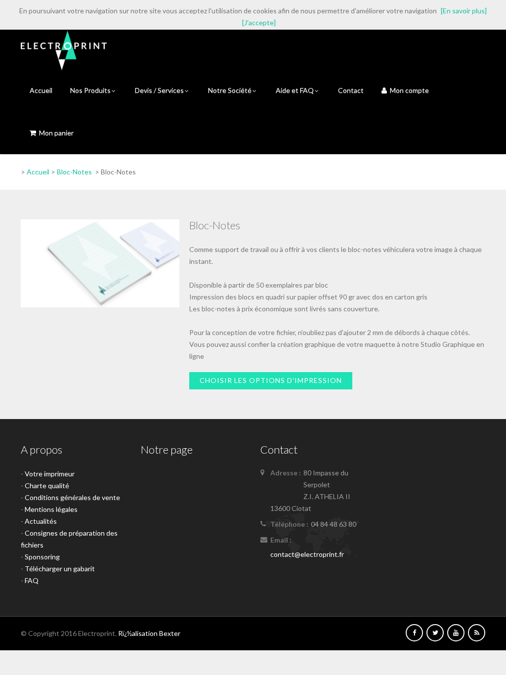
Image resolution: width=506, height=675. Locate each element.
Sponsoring (42, 556)
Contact (351, 90)
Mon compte (408, 90)
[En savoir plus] (464, 10)
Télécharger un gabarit (60, 568)
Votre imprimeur (50, 473)
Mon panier (55, 132)
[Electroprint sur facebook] (414, 632)
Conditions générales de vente (72, 497)
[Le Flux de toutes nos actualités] (476, 632)
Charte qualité (47, 485)
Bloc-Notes (74, 172)
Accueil (41, 90)
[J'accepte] (259, 22)
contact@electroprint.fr (307, 554)
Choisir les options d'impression (271, 380)
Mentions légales (51, 509)
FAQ (32, 580)
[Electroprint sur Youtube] (456, 632)
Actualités (41, 521)
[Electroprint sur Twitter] (435, 632)
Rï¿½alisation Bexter (149, 633)
